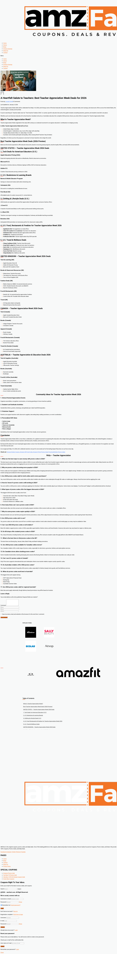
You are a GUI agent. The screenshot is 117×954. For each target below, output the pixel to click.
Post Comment (4, 617)
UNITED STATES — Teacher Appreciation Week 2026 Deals (38, 709)
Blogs (4, 47)
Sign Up (15, 911)
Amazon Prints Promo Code (40, 452)
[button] (58, 56)
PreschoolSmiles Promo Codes (56, 452)
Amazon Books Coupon (13, 452)
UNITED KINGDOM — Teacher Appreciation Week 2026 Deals (39, 727)
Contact (5, 52)
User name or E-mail (6, 943)
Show (20, 902)
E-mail (2, 920)
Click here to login (18, 914)
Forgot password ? (15, 905)
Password (3, 902)
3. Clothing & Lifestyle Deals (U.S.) (32, 718)
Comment (3, 605)
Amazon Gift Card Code (26, 452)
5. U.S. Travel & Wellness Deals (31, 724)
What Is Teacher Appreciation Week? (33, 703)
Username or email (6, 899)
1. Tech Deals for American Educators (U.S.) (35, 712)
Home (5, 43)
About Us (5, 50)
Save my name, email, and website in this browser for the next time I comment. (23, 614)
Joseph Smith (9, 101)
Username (3, 917)
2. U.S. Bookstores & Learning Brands (33, 715)
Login (16, 930)
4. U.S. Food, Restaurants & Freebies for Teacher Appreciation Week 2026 (42, 721)
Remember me (6, 905)
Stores (5, 45)
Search (2, 889)
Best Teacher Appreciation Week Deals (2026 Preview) (37, 706)
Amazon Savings (7, 48)
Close (2, 952)
